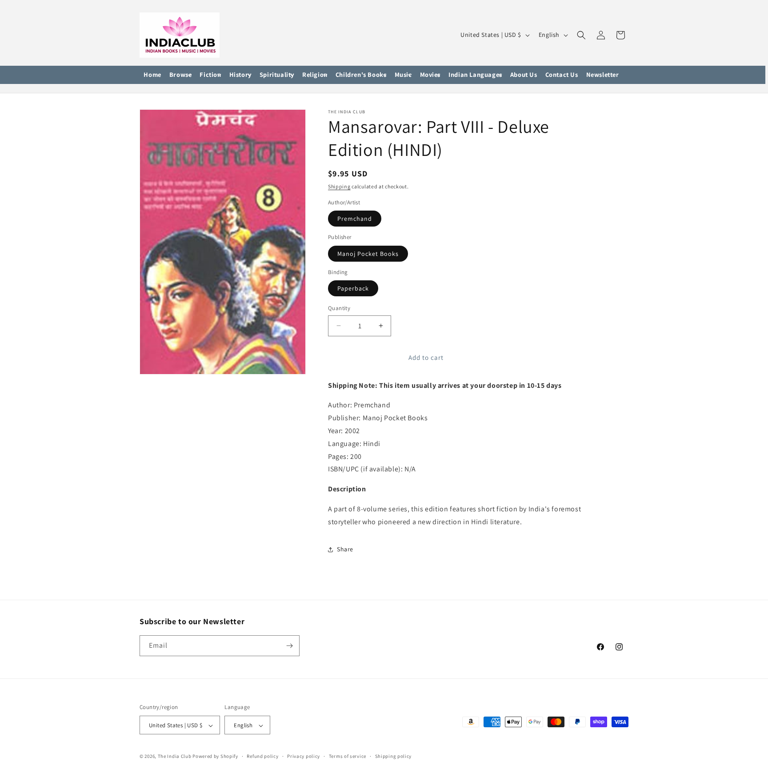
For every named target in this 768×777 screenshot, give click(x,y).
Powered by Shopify (215, 756)
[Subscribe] (289, 645)
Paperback (353, 288)
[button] (181, 75)
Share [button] (345, 549)
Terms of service (347, 756)
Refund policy (262, 756)
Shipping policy (393, 756)
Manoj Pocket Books (368, 254)
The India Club (175, 756)
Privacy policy (303, 756)
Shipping (339, 186)
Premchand (354, 219)
